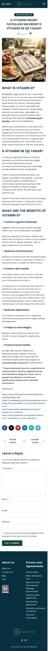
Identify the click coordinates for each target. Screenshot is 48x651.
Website (6, 521)
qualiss (24, 34)
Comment (7, 468)
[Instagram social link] (25, 640)
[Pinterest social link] (18, 427)
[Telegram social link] (38, 427)
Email (5, 510)
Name (5, 499)
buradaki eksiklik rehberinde (14, 362)
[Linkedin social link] (24, 427)
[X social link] (11, 427)
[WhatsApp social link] (31, 427)
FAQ (4, 579)
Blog (4, 575)
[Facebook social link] (4, 427)
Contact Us (7, 572)
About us (6, 568)
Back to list (24, 441)
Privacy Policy (32, 572)
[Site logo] (24, 4)
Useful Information (24, 15)
